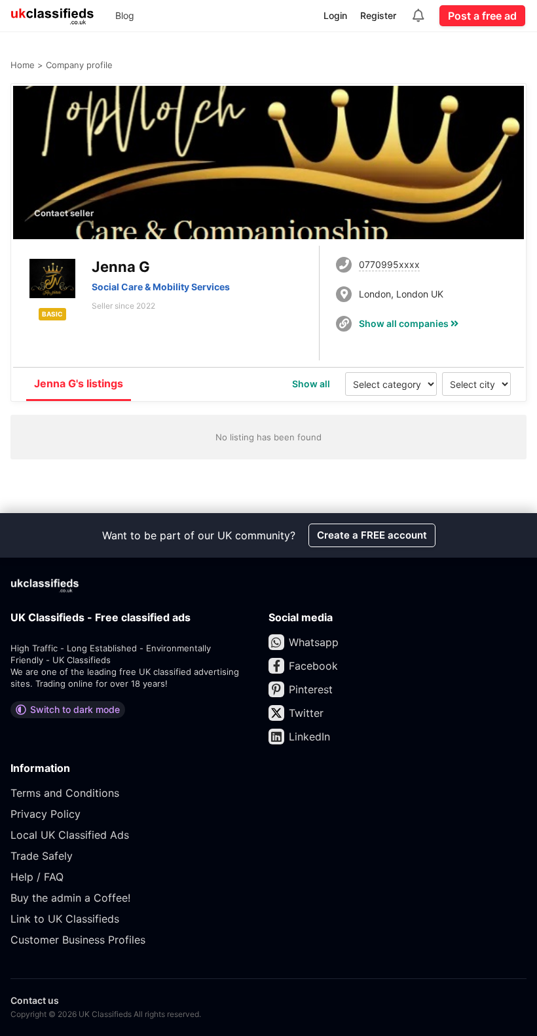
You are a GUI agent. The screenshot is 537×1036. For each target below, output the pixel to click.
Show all (311, 383)
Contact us (34, 1000)
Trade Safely (41, 855)
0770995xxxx (389, 264)
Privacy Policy (45, 813)
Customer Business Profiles (77, 939)
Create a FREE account (372, 535)
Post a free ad (482, 15)
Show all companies (405, 323)
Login (335, 15)
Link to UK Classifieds (64, 918)
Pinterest (311, 689)
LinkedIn (309, 736)
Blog (124, 15)
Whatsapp (314, 642)
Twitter (306, 712)
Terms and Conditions (64, 792)
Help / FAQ (37, 876)
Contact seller (64, 213)
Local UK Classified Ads (69, 834)
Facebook (313, 665)
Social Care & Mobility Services (161, 286)
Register (378, 15)
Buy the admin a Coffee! (70, 897)
